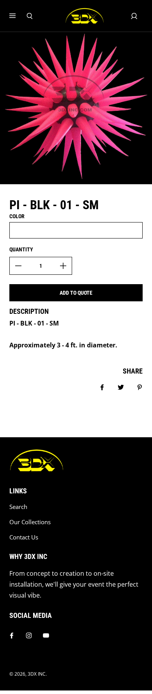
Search (18, 507)
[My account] (134, 16)
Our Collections (30, 522)
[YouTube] (46, 635)
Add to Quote (76, 293)
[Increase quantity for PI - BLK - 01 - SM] (63, 265)
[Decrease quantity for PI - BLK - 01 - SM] (18, 265)
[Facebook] (11, 635)
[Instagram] (28, 635)
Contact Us (23, 537)
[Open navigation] (18, 16)
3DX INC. (37, 674)
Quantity (21, 249)
